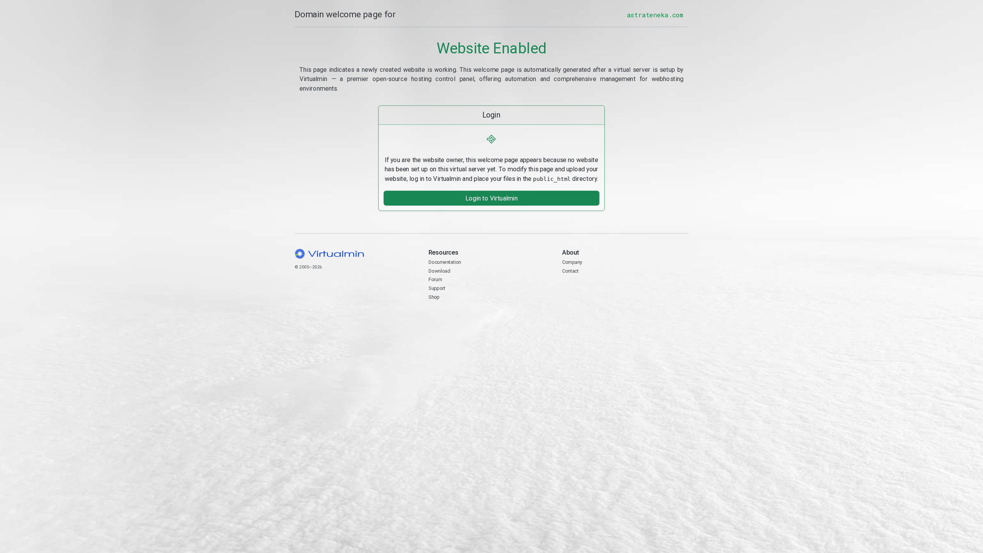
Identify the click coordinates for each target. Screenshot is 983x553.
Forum (435, 279)
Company (572, 262)
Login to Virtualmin (491, 198)
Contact (592, 289)
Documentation (445, 262)
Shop (434, 297)
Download (439, 270)
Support (437, 288)
